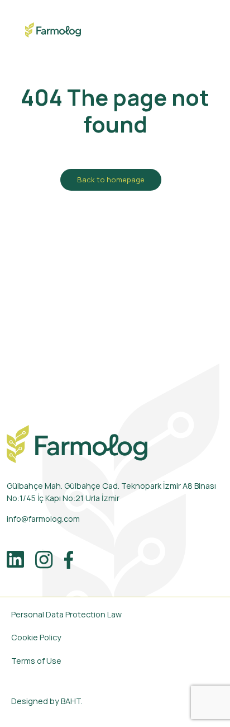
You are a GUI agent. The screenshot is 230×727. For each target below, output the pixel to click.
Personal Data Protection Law (66, 614)
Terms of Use (36, 660)
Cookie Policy (36, 637)
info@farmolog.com (43, 518)
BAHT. (72, 701)
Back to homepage (111, 179)
